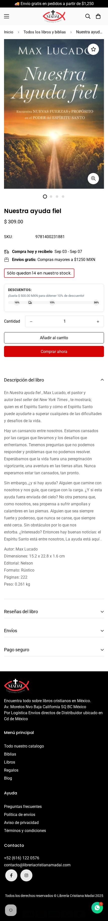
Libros (9, 762)
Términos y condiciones (25, 830)
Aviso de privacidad (21, 822)
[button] (98, 16)
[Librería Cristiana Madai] (54, 16)
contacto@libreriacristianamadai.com (37, 865)
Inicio (8, 32)
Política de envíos (19, 814)
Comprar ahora (54, 351)
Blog (8, 778)
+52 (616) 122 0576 (21, 858)
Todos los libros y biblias (45, 32)
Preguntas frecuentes (23, 806)
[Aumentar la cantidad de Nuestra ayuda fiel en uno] (98, 321)
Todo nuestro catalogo (24, 746)
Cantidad (12, 321)
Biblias (10, 754)
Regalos (11, 770)
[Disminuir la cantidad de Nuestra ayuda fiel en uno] (31, 321)
